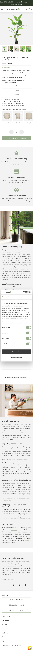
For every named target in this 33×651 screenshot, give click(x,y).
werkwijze (28, 540)
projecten (14, 530)
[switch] (28, 333)
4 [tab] (20, 126)
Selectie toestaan (16, 357)
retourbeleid (24, 491)
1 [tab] (15, 54)
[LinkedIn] (25, 585)
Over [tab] (27, 297)
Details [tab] (17, 297)
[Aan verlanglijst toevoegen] (29, 67)
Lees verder (18, 77)
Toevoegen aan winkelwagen (16, 138)
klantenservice (6, 500)
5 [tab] (23, 126)
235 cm (17, 94)
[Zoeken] (27, 9)
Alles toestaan (16, 352)
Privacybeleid (6, 637)
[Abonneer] (29, 579)
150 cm (17, 86)
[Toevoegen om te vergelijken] (30, 67)
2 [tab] (18, 54)
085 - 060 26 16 (17, 600)
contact (4, 518)
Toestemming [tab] (6, 297)
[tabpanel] (4, 49)
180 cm (17, 90)
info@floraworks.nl (17, 605)
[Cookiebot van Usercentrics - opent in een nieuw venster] (23, 292)
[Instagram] (13, 585)
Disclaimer (5, 633)
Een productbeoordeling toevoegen (15, 377)
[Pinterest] (19, 585)
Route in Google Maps (16, 610)
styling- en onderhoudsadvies (11, 465)
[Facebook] (8, 585)
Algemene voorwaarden (9, 641)
